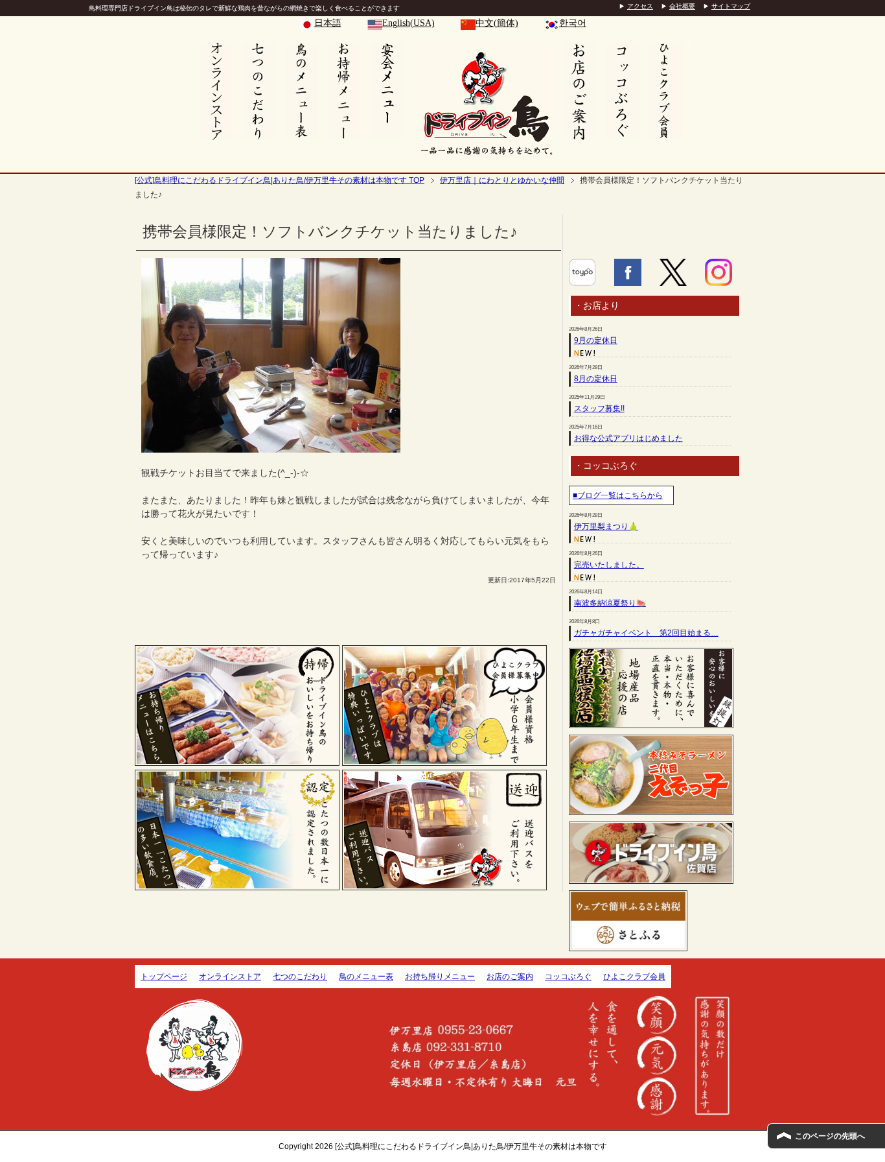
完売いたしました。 (609, 564)
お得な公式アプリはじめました (628, 438)
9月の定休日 (595, 340)
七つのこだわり (300, 976)
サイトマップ (730, 6)
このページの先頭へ (830, 1136)
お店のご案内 (510, 976)
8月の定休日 (595, 378)
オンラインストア (230, 976)
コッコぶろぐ (568, 976)
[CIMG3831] (270, 445)
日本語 (327, 23)
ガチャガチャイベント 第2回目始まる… (646, 632)
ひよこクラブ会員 (634, 976)
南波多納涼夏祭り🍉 (610, 603)
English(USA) (408, 23)
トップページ (164, 976)
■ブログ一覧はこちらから (618, 495)
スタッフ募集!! (599, 408)
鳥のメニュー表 (366, 976)
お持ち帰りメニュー (440, 976)
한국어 (572, 23)
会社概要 (682, 6)
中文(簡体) (497, 23)
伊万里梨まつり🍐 (606, 526)
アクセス (640, 6)
